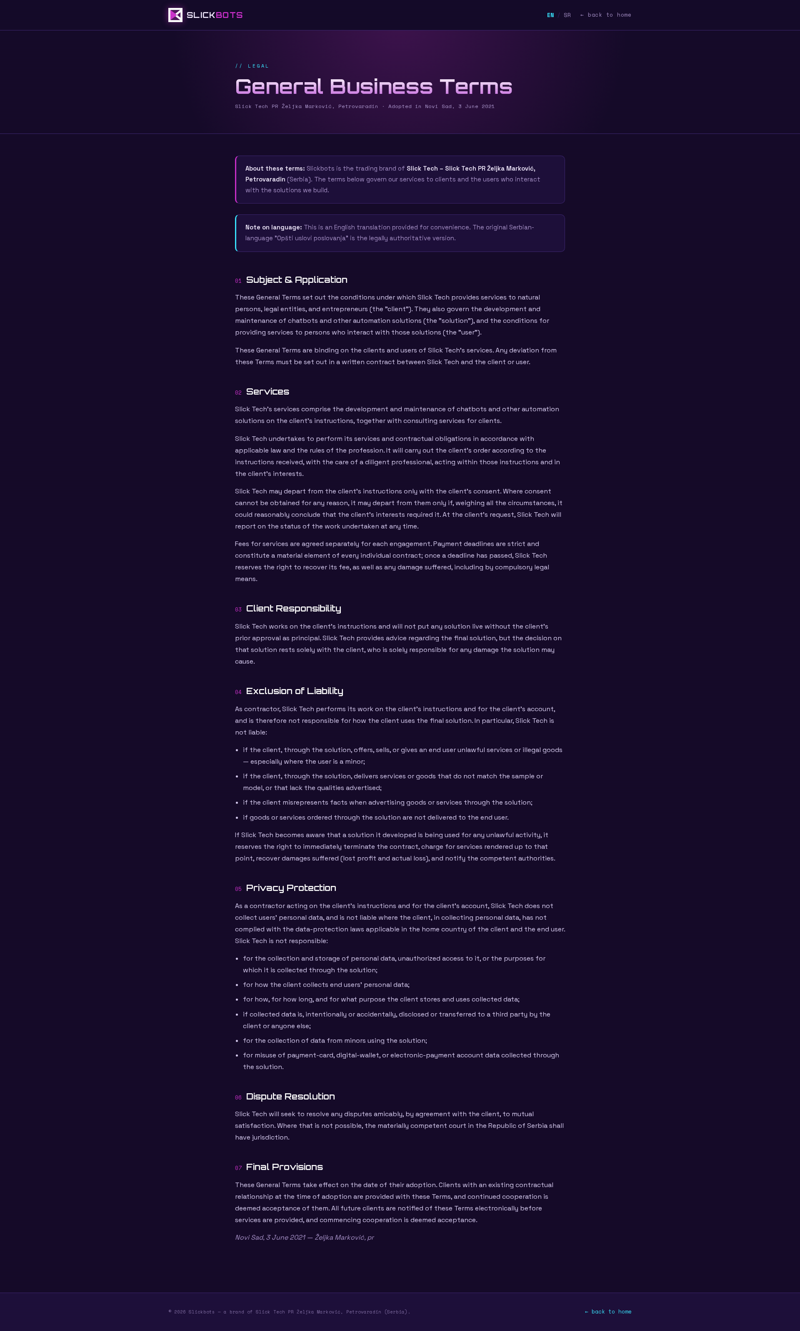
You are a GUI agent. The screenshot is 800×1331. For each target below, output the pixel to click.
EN (551, 15)
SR (567, 15)
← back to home (606, 15)
